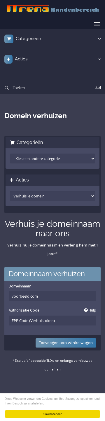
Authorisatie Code (52, 310)
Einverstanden (52, 414)
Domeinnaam (20, 286)
